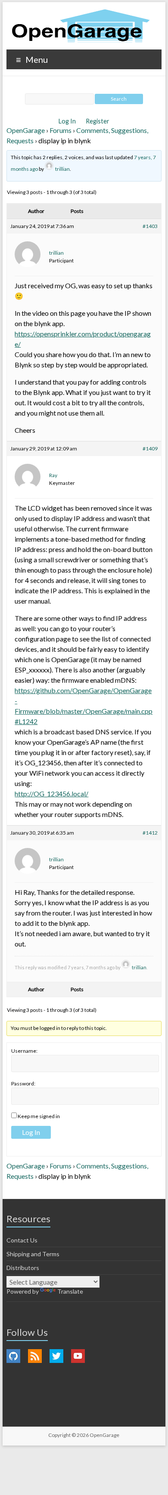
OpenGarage (25, 130)
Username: (24, 1051)
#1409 (150, 448)
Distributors (22, 1267)
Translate (70, 1291)
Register (97, 121)
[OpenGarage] (80, 26)
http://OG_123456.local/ (51, 793)
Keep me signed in (39, 1116)
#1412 (150, 832)
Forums (61, 130)
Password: (23, 1083)
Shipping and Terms (32, 1254)
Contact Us (21, 1240)
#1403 (150, 226)
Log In (68, 121)
